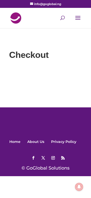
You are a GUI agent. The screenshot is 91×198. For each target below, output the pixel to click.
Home (14, 141)
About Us (35, 141)
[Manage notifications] (79, 187)
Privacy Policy (63, 141)
